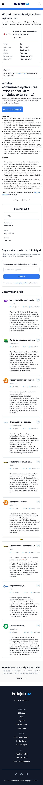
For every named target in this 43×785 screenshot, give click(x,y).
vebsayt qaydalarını (21, 283)
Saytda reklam (21, 724)
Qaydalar (21, 720)
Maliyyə (27, 22)
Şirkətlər (21, 713)
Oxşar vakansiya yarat (12, 109)
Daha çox (19, 678)
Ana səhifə (5, 22)
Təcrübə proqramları (21, 761)
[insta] (15, 774)
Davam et (21, 276)
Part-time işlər (21, 758)
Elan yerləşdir (21, 745)
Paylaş (17, 200)
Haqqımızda (21, 728)
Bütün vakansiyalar (21, 737)
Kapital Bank (17, 37)
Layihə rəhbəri (21, 73)
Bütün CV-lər (21, 741)
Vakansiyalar (16, 22)
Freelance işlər (21, 754)
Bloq (21, 717)
